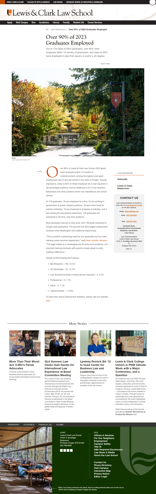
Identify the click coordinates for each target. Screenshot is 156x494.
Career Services (95, 22)
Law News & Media (104, 452)
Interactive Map (102, 471)
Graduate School (84, 2)
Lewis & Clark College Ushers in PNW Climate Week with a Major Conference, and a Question (130, 368)
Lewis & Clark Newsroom (124, 187)
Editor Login (100, 476)
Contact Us (129, 198)
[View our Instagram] (64, 450)
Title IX (97, 446)
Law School (58, 2)
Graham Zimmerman (134, 412)
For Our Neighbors (104, 438)
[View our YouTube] (71, 450)
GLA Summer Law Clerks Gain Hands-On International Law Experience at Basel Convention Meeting (59, 368)
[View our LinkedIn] (68, 450)
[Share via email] (39, 185)
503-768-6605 (131, 215)
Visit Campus (22, 22)
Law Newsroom (58, 29)
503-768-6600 (66, 445)
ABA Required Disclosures (108, 449)
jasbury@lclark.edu (132, 211)
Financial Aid (45, 425)
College (38, 2)
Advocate (122, 179)
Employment (100, 441)
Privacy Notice (101, 473)
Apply (9, 22)
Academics (44, 22)
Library (56, 22)
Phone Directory (102, 465)
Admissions (13, 425)
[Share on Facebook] (39, 175)
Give (34, 22)
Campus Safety (102, 444)
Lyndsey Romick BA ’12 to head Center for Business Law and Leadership (95, 366)
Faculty (66, 22)
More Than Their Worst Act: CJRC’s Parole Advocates (24, 365)
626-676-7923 (131, 221)
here (135, 414)
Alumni (59, 425)
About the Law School (106, 455)
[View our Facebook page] (61, 450)
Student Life (78, 22)
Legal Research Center (133, 205)
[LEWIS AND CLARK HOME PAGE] (2, 2)
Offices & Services (104, 435)
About (15, 2)
